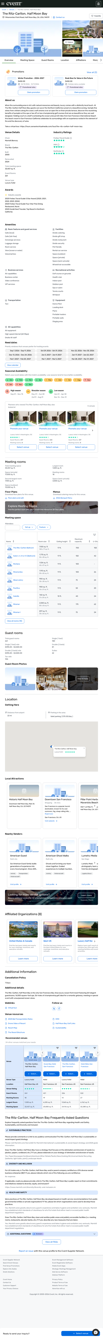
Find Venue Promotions (11, 1266)
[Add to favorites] (57, 1047)
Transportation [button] (23, 873)
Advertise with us (58, 1288)
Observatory (18, 580)
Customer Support (9, 1285)
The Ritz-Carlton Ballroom (23, 548)
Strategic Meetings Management (64, 1269)
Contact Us (7, 1282)
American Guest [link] (18, 855)
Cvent (4, 9)
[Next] (100, 60)
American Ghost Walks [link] (57, 855)
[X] (54, 1009)
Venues (11, 9)
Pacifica (16, 588)
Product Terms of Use (60, 1282)
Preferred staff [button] (15, 876)
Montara (16, 564)
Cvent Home (7, 1279)
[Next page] (92, 430)
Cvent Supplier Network (11, 1260)
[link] (24, 846)
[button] (31, 38)
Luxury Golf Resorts (87, 941)
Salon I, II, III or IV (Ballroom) (24, 556)
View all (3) (92, 72)
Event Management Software (62, 1260)
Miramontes (18, 572)
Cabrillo (16, 596)
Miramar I (17, 612)
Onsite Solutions (8, 1272)
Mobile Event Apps (58, 1266)
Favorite (97, 16)
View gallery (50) (93, 52)
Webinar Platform (58, 1275)
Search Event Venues (10, 1263)
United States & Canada (20, 941)
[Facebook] (59, 1009)
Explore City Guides (10, 1269)
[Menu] (3, 4)
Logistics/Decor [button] (87, 873)
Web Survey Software (60, 1272)
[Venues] (98, 3)
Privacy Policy (57, 1279)
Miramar (16, 604)
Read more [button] (49, 814)
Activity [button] (13, 873)
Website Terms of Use (60, 1285)
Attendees (9, 524)
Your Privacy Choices (10, 1288)
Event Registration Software (62, 1263)
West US (47, 941)
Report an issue (26, 1251)
